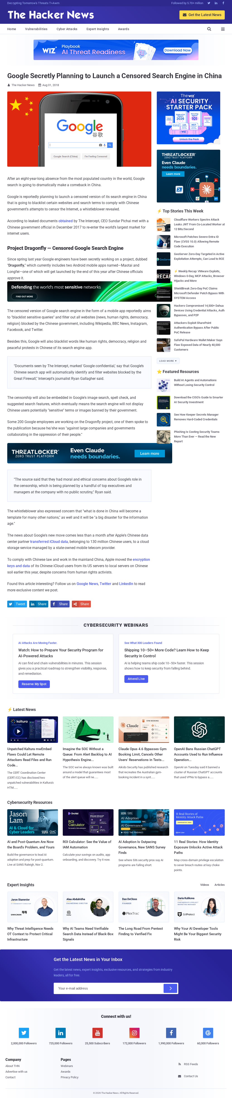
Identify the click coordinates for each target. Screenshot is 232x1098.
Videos (204, 884)
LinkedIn (126, 584)
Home (11, 29)
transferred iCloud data (49, 541)
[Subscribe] (170, 988)
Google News (87, 584)
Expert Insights (98, 29)
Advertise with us (16, 1071)
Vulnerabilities (36, 29)
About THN (12, 1066)
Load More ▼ (168, 361)
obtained (65, 221)
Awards (123, 29)
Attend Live (136, 679)
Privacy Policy (69, 1077)
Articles (220, 884)
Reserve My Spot (34, 684)
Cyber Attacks (67, 29)
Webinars (67, 1066)
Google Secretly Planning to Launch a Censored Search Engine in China (114, 76)
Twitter (105, 584)
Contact (10, 1077)
